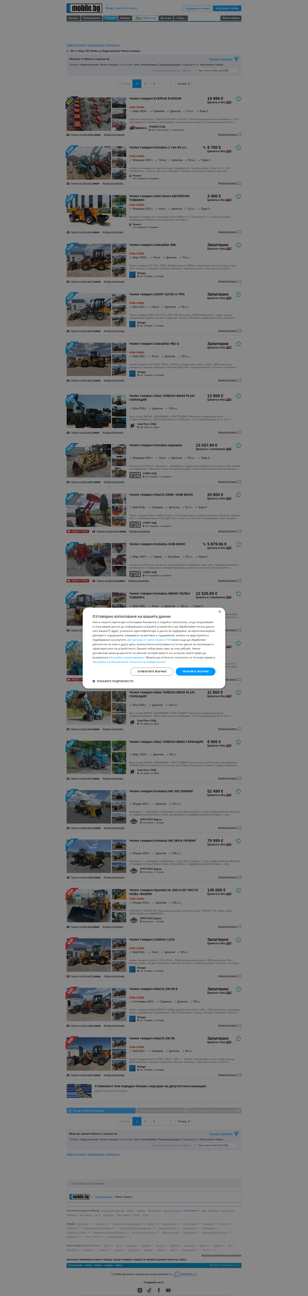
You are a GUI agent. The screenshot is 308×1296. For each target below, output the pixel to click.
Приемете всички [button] (196, 671)
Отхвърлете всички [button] (151, 671)
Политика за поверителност (147, 662)
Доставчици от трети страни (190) (149, 639)
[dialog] (154, 648)
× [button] (219, 611)
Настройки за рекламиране (127, 657)
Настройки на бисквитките (110, 662)
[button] (113, 681)
